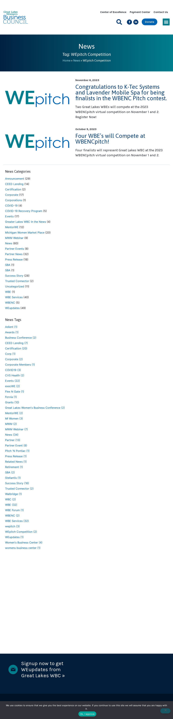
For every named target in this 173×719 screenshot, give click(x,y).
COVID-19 (11, 205)
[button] (119, 22)
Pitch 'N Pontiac (17, 450)
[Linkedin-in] (135, 22)
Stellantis (13, 477)
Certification (13, 189)
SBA (7, 265)
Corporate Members (20, 364)
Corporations (13, 200)
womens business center (23, 548)
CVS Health (14, 375)
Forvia (11, 397)
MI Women (14, 418)
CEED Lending (14, 184)
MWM (11, 424)
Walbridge (13, 494)
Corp (10, 353)
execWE (12, 386)
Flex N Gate (14, 391)
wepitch (12, 526)
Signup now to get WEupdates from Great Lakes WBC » (43, 669)
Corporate (11, 194)
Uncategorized (14, 286)
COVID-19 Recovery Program (23, 211)
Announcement (14, 178)
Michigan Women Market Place (24, 232)
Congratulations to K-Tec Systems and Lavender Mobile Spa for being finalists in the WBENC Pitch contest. (121, 92)
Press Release (14, 259)
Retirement (14, 467)
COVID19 (13, 370)
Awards (12, 332)
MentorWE (11, 227)
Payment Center (140, 12)
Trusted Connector (17, 281)
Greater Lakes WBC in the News (25, 221)
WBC (10, 499)
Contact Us (161, 12)
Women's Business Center (23, 542)
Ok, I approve (87, 714)
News (76, 60)
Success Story (14, 275)
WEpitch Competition (21, 531)
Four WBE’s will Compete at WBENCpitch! (110, 138)
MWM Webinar (14, 238)
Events (9, 216)
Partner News (13, 254)
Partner (12, 440)
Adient (11, 327)
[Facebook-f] (129, 22)
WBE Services (14, 297)
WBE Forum (14, 510)
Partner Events (14, 248)
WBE (8, 291)
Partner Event (16, 445)
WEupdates (12, 308)
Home (66, 60)
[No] (165, 710)
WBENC (10, 302)
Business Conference (20, 337)
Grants (12, 402)
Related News (16, 461)
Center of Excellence (113, 12)
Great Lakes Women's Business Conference (35, 407)
